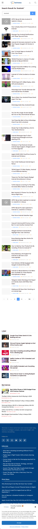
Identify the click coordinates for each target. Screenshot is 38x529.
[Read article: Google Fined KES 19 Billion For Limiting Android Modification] (6, 69)
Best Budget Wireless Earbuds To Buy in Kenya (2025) (18, 401)
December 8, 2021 (26, 38)
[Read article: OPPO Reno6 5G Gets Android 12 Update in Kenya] (6, 21)
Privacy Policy (24, 526)
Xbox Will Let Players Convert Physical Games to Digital (19, 487)
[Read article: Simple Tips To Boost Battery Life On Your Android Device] (6, 130)
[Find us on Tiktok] (24, 440)
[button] (35, 507)
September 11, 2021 (26, 86)
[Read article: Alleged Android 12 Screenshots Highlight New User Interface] (6, 233)
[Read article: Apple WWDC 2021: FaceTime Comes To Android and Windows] (6, 156)
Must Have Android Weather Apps (22, 215)
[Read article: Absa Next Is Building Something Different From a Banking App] (5, 352)
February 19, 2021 (24, 242)
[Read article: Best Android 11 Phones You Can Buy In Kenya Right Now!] (6, 195)
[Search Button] (35, 2)
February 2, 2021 (24, 267)
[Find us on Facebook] (3, 440)
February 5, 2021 (26, 276)
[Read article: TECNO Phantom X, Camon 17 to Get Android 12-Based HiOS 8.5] (6, 61)
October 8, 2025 (6, 402)
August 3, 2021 (25, 116)
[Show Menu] (2, 2)
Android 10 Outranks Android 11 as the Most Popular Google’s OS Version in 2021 (23, 44)
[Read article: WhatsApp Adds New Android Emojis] (6, 107)
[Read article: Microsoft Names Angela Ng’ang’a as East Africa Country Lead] (5, 344)
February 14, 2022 (26, 23)
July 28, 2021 (25, 124)
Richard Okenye (17, 70)
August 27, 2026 (15, 377)
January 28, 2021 (24, 285)
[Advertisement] (19, 315)
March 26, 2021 (25, 188)
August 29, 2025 (19, 407)
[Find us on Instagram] (12, 440)
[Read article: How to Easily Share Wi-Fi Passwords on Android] (6, 29)
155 (29, 299)
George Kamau (16, 23)
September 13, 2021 (26, 78)
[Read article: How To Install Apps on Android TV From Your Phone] (6, 53)
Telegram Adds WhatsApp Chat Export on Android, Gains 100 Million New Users (23, 281)
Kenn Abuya (15, 55)
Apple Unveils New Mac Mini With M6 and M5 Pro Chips (18, 500)
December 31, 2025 (15, 393)
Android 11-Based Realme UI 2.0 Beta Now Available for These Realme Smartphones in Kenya (23, 272)
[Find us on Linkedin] (20, 440)
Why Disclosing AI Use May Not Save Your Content (17, 484)
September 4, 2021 (26, 93)
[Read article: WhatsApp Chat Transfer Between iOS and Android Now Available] (6, 92)
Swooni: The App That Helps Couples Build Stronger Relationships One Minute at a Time (18, 469)
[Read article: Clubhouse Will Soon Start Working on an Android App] (6, 291)
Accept (19, 523)
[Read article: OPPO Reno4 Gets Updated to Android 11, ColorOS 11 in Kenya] (6, 202)
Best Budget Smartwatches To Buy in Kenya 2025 (16, 414)
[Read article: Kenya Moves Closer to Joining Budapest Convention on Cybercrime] (5, 375)
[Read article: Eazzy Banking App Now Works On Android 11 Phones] (6, 240)
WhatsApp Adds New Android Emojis (22, 105)
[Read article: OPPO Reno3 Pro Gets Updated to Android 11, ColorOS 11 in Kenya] (6, 210)
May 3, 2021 (24, 173)
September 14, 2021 (26, 70)
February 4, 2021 (24, 259)
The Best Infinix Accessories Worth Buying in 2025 (17, 396)
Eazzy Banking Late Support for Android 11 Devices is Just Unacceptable (21, 255)
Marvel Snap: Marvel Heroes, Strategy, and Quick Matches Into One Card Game (18, 464)
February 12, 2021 (24, 227)
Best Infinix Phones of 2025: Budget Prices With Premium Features (23, 390)
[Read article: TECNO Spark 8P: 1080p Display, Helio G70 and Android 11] (6, 84)
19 (32, 38)
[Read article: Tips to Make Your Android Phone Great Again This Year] (6, 99)
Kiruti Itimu (16, 234)
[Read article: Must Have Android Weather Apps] (6, 217)
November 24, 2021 (24, 132)
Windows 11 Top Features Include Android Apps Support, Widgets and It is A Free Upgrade (23, 146)
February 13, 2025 (7, 416)
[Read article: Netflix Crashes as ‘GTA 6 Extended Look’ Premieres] (5, 360)
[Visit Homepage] (16, 2)
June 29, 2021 (25, 141)
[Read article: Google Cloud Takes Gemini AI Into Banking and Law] (5, 337)
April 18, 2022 (23, 55)
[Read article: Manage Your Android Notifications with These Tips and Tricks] (6, 37)
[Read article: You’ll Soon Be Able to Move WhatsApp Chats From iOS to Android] (6, 122)
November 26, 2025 (7, 398)
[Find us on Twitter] (7, 440)
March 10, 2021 (25, 204)
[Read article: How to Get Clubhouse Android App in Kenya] (6, 164)
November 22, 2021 (26, 48)
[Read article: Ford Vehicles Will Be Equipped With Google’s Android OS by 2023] (6, 265)
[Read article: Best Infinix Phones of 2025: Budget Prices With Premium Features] (5, 391)
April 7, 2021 (25, 181)
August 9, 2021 (25, 107)
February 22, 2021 (26, 211)
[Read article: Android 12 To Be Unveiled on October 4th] (6, 76)
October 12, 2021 (26, 63)
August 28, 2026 (15, 339)
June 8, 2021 (24, 158)
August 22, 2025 (11, 411)
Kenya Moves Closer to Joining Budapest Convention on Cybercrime (22, 374)
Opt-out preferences (15, 526)
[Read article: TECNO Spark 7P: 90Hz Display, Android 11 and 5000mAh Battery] (6, 172)
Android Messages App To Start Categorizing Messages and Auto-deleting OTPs (22, 137)
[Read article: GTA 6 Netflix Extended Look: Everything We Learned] (5, 367)
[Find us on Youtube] (16, 440)
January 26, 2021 (24, 293)
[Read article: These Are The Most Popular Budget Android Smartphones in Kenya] (6, 179)
